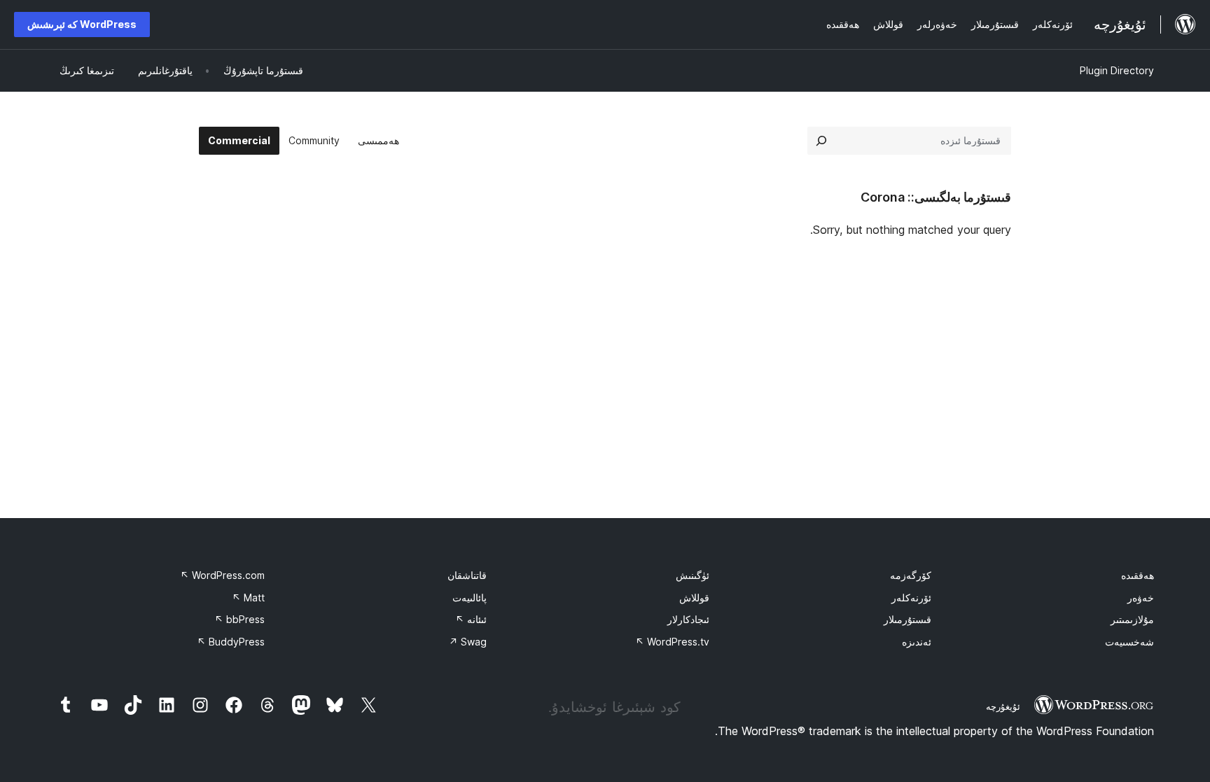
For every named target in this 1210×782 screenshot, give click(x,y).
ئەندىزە (916, 642)
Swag (468, 642)
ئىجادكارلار (688, 619)
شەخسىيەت (1129, 642)
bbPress (239, 619)
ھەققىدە (1137, 575)
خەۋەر (1140, 597)
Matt (248, 597)
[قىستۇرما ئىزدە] (821, 141)
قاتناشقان (467, 575)
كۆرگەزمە (910, 575)
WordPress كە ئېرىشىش (82, 24)
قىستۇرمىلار (907, 619)
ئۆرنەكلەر (911, 597)
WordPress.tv (672, 642)
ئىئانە (471, 619)
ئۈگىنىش (692, 575)
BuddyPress (231, 642)
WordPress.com (222, 575)
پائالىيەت (469, 597)
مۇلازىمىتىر (1132, 619)
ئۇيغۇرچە (1003, 706)
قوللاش (694, 597)
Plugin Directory (1117, 70)
